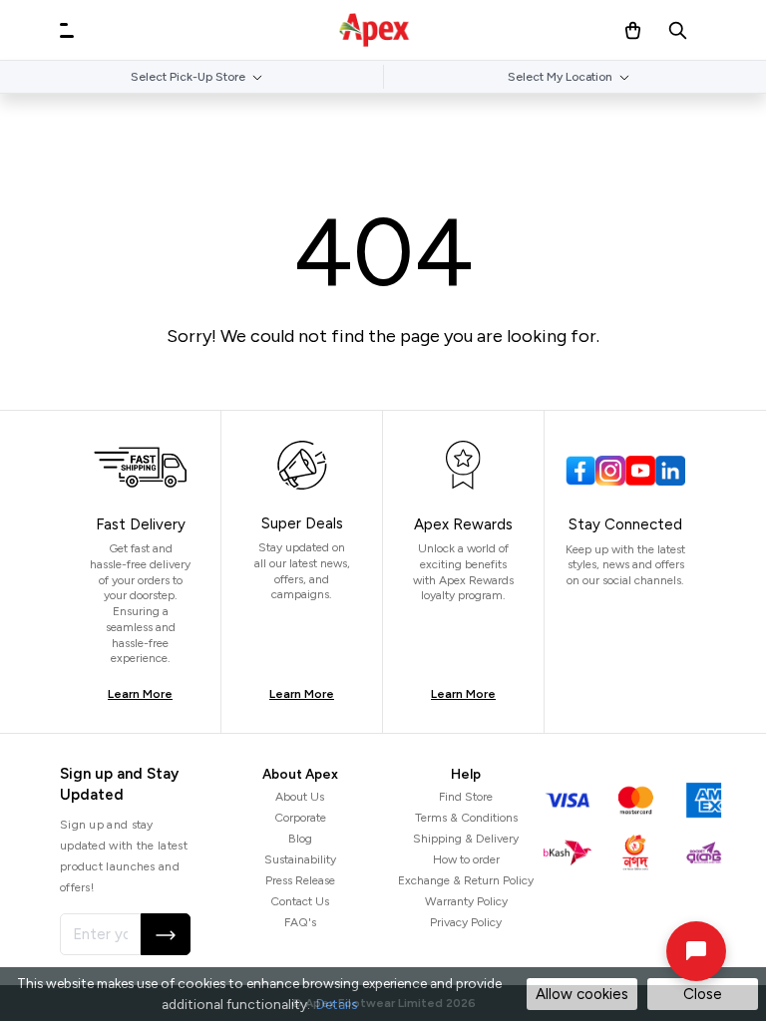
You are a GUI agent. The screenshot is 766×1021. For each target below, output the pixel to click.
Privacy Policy (466, 922)
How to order (466, 859)
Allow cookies (582, 994)
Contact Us (299, 901)
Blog (300, 839)
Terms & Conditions (466, 818)
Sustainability (300, 859)
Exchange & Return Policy (466, 880)
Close (702, 994)
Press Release (300, 880)
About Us (299, 797)
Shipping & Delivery (466, 839)
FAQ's (300, 922)
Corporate (300, 818)
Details (336, 1004)
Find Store (466, 797)
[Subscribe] (166, 934)
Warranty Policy (466, 901)
